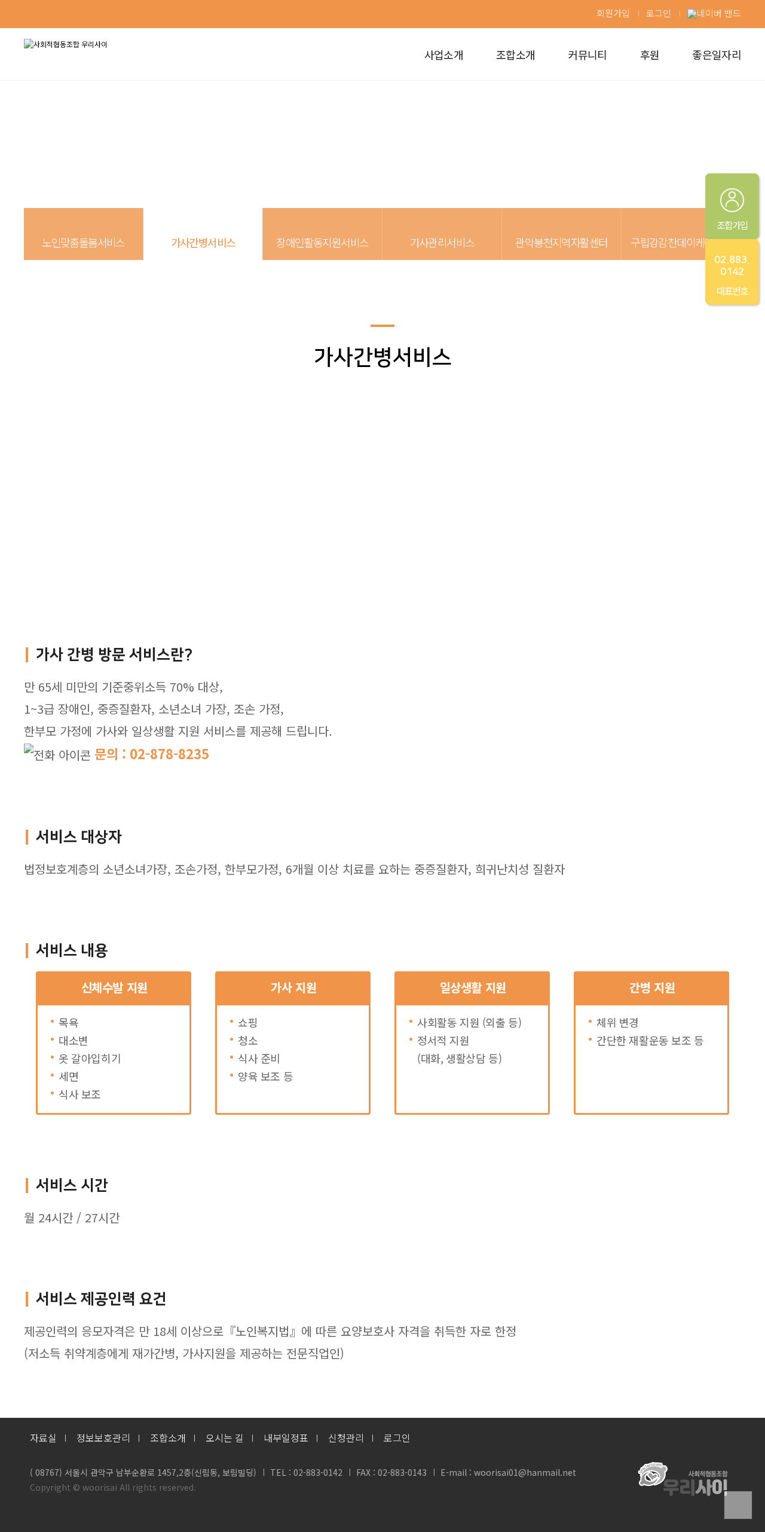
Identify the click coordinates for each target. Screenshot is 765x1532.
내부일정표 (286, 1437)
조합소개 (515, 54)
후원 (650, 54)
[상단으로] (738, 1505)
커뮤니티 (587, 54)
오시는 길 (225, 1437)
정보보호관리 (103, 1437)
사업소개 (443, 54)
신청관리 (346, 1437)
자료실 (43, 1437)
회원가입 (613, 13)
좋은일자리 (716, 54)
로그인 (658, 13)
